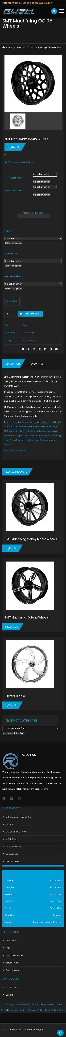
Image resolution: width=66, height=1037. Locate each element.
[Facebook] (3, 799)
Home (9, 47)
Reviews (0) (36, 363)
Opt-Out (35, 1004)
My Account (12, 987)
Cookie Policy (10, 1004)
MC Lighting (11, 839)
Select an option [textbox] (41, 181)
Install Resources (14, 955)
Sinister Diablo (15, 696)
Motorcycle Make (13, 190)
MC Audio (11, 824)
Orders (9, 994)
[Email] (56, 349)
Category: (9, 332)
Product (21, 47)
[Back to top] (60, 1033)
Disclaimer (23, 1004)
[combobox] (41, 181)
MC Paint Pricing (14, 846)
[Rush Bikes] (18, 11)
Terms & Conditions (55, 1010)
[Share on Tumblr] (45, 349)
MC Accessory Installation (19, 817)
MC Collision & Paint (16, 831)
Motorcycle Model (33, 213)
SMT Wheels (29, 340)
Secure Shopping (17, 1010)
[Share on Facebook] (23, 349)
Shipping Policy (36, 1010)
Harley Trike (29, 332)
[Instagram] (19, 799)
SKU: (6, 324)
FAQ (8, 948)
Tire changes (12, 861)
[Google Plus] (39, 349)
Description (13, 363)
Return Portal (12, 962)
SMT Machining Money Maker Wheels (31, 539)
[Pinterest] (51, 349)
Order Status (12, 970)
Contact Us (11, 940)
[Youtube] (11, 799)
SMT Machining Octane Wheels (27, 617)
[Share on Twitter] (28, 349)
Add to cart (33, 313)
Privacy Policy (48, 1004)
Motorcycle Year (12, 177)
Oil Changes (12, 853)
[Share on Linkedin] (34, 349)
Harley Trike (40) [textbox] (14, 733)
